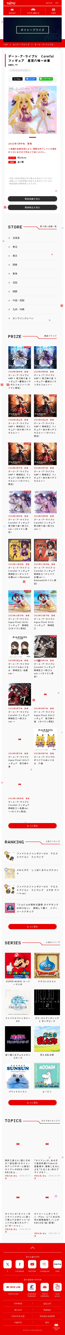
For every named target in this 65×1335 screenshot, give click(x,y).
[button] (32, 137)
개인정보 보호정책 (47, 1316)
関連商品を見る (32, 207)
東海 (15, 273)
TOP (5, 44)
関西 (15, 291)
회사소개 (18, 1309)
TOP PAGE (18, 1303)
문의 (47, 1322)
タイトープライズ (21, 44)
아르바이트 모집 (17, 1316)
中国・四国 (18, 300)
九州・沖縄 (18, 309)
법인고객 (49, 3)
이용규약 (18, 1322)
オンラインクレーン (23, 318)
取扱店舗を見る (32, 198)
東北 (15, 246)
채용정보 (47, 1309)
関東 (15, 264)
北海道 (16, 238)
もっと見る (32, 825)
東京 (15, 255)
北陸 (15, 282)
